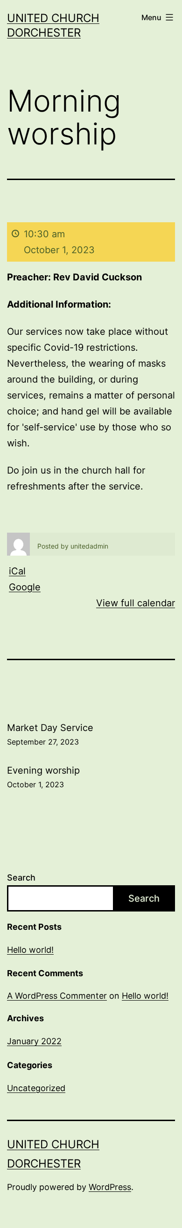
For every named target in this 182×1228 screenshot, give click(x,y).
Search (21, 877)
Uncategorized (36, 1088)
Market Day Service (50, 734)
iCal (17, 571)
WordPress (110, 1187)
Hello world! (30, 950)
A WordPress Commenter (57, 996)
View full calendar (135, 603)
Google (25, 587)
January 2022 (34, 1041)
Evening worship (43, 777)
